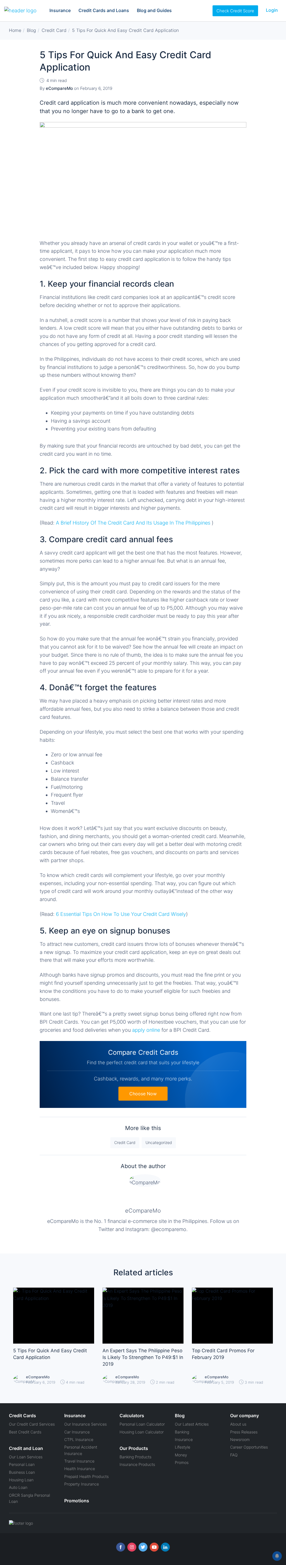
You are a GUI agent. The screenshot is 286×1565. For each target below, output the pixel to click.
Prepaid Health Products (86, 1476)
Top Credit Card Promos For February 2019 (223, 1354)
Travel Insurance (79, 1461)
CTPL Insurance (78, 1439)
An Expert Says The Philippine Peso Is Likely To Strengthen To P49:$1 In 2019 (143, 1357)
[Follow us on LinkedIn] (165, 1547)
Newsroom (240, 1439)
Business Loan (22, 1472)
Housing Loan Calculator (142, 1432)
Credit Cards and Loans (103, 10)
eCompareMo (143, 1210)
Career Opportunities (249, 1447)
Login (272, 10)
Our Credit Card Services (32, 1424)
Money (181, 1454)
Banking (182, 1432)
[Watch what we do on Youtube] (154, 1547)
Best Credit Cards (25, 1432)
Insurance (60, 10)
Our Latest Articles (192, 1424)
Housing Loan (21, 1479)
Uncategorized (159, 1142)
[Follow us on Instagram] (131, 1547)
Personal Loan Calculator (142, 1424)
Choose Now (143, 1093)
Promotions (76, 1500)
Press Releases (244, 1432)
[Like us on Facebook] (120, 1547)
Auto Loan (18, 1487)
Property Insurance (81, 1484)
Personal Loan (22, 1464)
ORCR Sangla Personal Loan (29, 1498)
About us (238, 1424)
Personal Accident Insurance (80, 1450)
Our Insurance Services (85, 1424)
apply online (146, 1030)
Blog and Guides (154, 10)
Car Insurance (77, 1432)
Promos (182, 1462)
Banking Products (135, 1456)
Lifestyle (182, 1447)
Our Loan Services (25, 1456)
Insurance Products (137, 1464)
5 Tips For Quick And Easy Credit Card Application (50, 1354)
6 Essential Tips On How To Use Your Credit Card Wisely (121, 914)
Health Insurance (79, 1468)
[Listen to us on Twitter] (143, 1547)
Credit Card (124, 1142)
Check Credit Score (235, 10)
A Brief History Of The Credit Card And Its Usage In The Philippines (133, 523)
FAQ (234, 1454)
